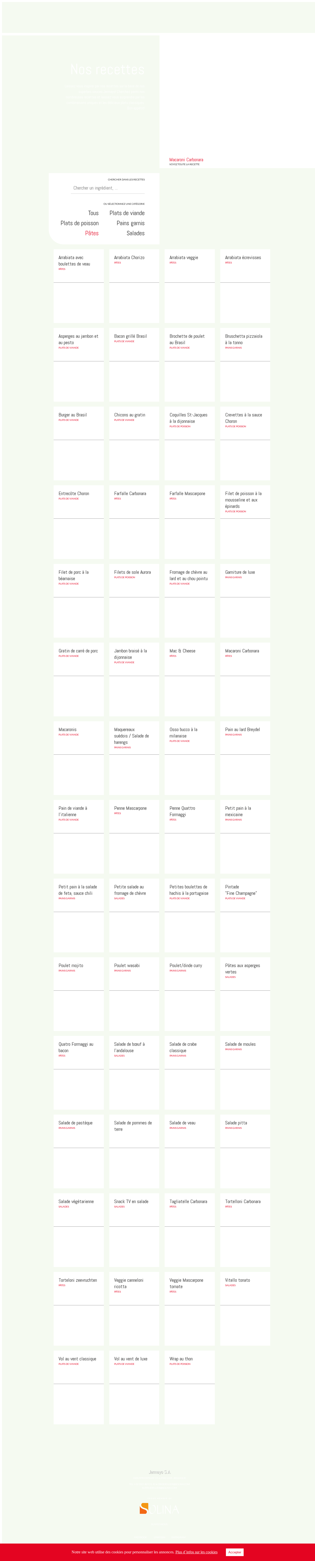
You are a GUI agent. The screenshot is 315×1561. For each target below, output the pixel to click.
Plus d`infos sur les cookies (196, 1552)
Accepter (234, 1552)
